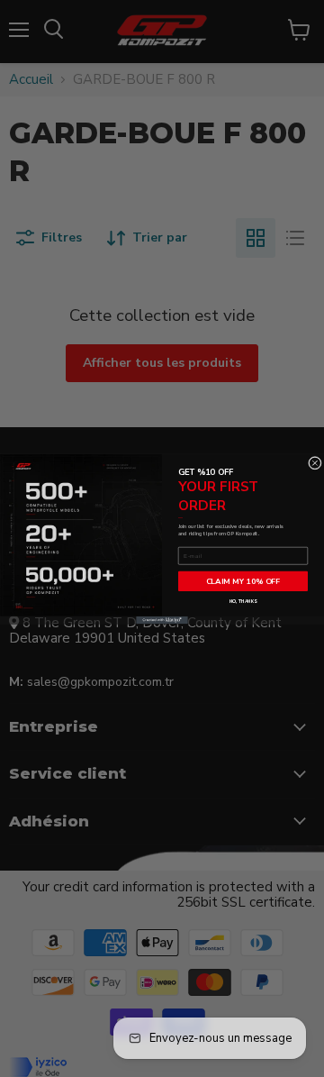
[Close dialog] (314, 463)
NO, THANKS (243, 601)
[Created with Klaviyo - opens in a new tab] (162, 620)
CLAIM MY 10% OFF (243, 581)
